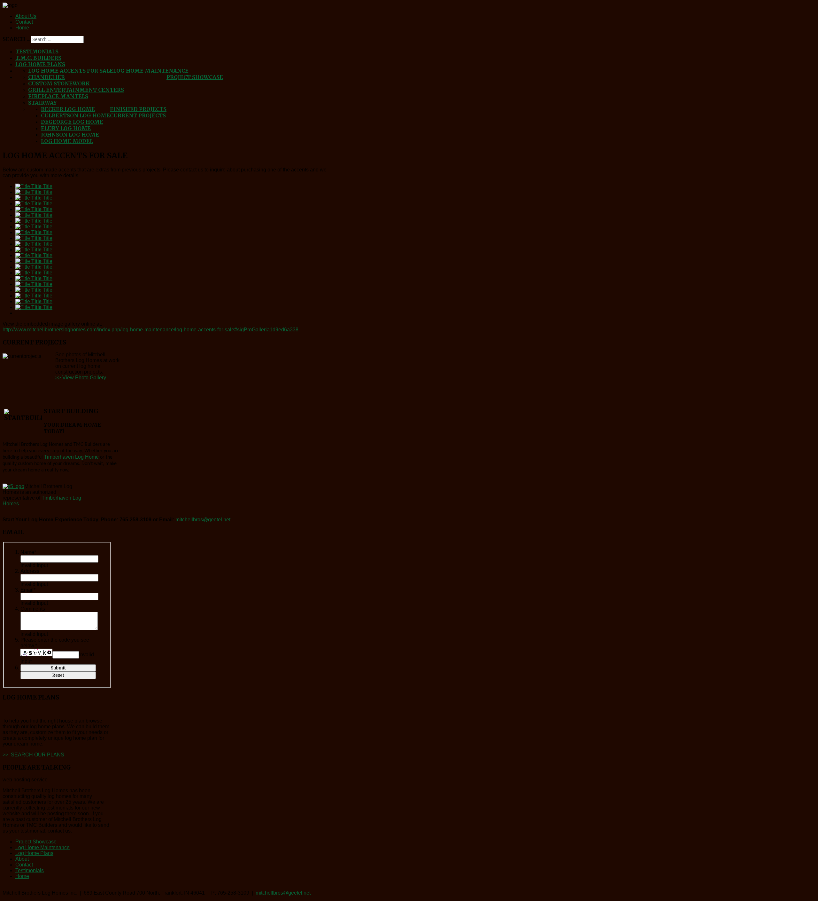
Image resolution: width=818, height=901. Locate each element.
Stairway (42, 102)
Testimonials (36, 51)
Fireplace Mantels (58, 96)
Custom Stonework (59, 83)
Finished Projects (138, 109)
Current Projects (138, 115)
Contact (24, 22)
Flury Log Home (66, 128)
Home (22, 27)
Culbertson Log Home (75, 115)
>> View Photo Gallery (80, 377)
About (22, 859)
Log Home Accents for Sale (70, 70)
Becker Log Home (68, 109)
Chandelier (46, 77)
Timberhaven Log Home (72, 457)
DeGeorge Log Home (72, 122)
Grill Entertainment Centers (76, 90)
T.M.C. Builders (38, 58)
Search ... (16, 39)
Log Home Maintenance (151, 70)
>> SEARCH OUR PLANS (33, 754)
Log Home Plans (40, 64)
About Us (25, 16)
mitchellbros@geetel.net (202, 519)
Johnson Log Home (70, 134)
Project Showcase (194, 77)
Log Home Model (67, 141)
